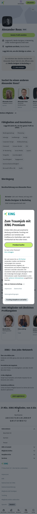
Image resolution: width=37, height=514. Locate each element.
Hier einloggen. (9, 252)
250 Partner (22, 259)
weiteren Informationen (16, 278)
